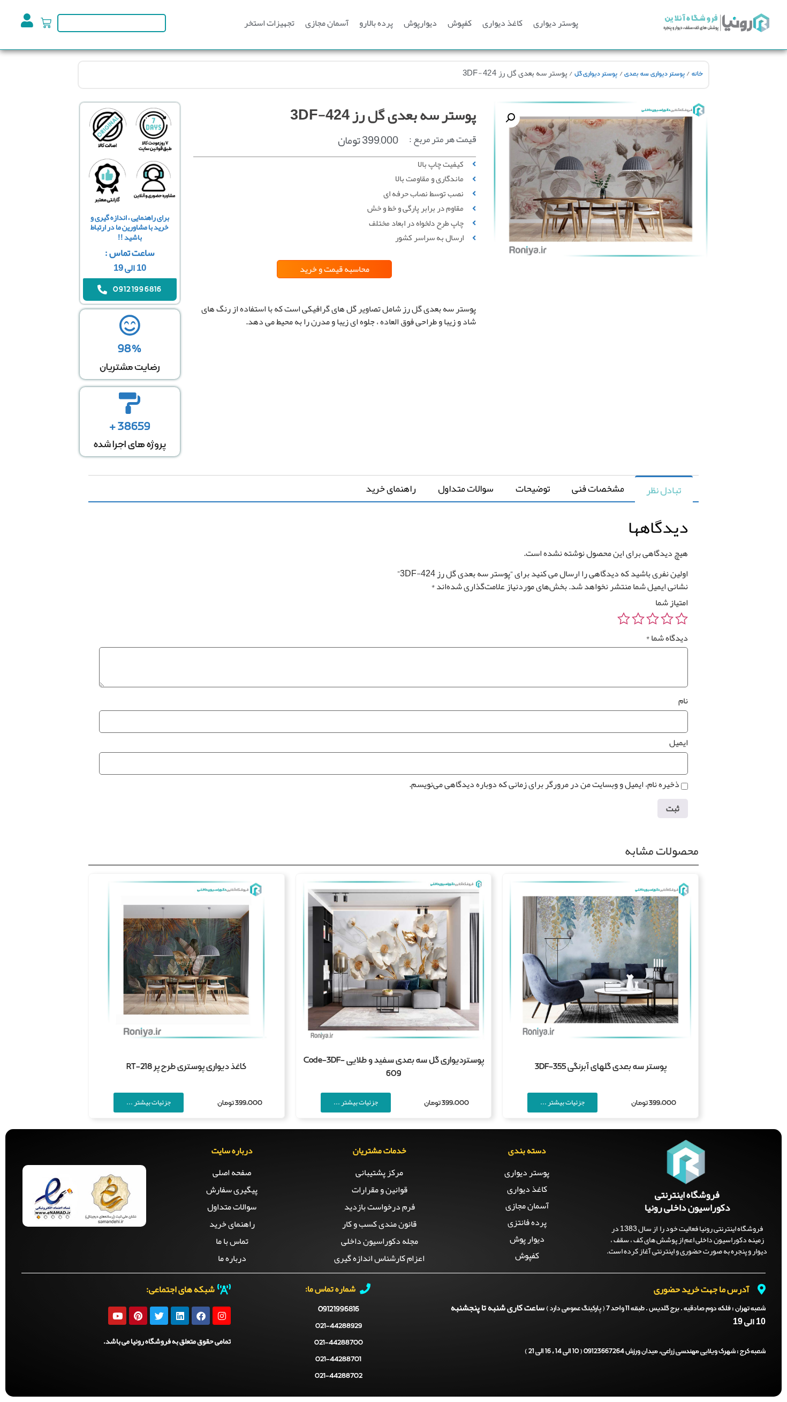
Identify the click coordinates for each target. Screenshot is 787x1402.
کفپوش (460, 23)
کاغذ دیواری (502, 23)
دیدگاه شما (667, 638)
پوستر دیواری (555, 23)
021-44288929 (338, 1326)
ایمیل (678, 742)
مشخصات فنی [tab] (598, 488)
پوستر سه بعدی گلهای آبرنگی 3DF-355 (601, 1067)
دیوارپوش (420, 23)
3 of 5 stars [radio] (652, 618)
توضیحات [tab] (533, 488)
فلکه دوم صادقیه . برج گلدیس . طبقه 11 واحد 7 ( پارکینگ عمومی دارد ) (656, 1309)
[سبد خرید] (46, 23)
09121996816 (338, 1309)
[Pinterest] (138, 1316)
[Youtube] (117, 1316)
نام (683, 700)
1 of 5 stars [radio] (681, 618)
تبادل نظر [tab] (663, 490)
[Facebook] (201, 1316)
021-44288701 (338, 1359)
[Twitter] (159, 1316)
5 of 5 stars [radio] (623, 618)
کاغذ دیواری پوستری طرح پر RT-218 (186, 1067)
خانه (697, 74)
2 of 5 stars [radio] (667, 618)
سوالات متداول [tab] (466, 488)
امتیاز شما (671, 602)
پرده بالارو (376, 23)
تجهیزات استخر (269, 23)
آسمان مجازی (327, 23)
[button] (510, 118)
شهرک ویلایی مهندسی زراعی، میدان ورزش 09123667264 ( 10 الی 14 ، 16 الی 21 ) (645, 1351)
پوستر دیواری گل (595, 74)
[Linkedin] (180, 1316)
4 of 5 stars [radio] (638, 618)
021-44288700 (338, 1343)
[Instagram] (222, 1316)
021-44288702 (338, 1376)
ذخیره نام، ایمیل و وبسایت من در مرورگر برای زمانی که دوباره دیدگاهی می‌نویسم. (544, 784)
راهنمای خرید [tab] (391, 488)
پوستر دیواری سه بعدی (654, 74)
